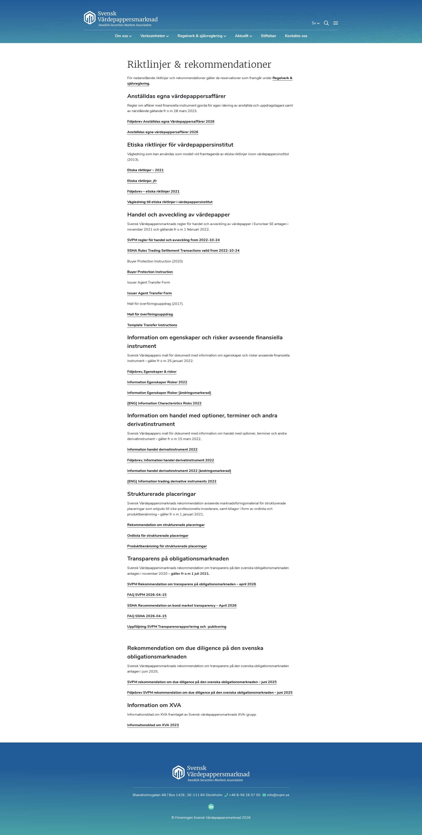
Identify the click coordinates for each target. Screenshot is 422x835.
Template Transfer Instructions (152, 325)
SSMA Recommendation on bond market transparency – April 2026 (181, 606)
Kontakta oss (296, 36)
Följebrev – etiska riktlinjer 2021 (153, 191)
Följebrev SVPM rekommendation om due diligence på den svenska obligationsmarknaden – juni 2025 (210, 693)
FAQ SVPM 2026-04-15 (147, 595)
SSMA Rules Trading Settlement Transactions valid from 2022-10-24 (183, 251)
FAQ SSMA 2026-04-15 (147, 616)
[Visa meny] (335, 23)
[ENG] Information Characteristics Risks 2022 (164, 403)
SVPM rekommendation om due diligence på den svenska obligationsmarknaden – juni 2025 (202, 682)
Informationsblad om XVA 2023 (153, 725)
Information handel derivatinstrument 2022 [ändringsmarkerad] (179, 471)
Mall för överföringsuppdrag (150, 314)
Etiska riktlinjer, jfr (142, 181)
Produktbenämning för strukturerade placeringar (167, 546)
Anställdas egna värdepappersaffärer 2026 (162, 132)
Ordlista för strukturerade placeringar (157, 536)
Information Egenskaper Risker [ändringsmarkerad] (169, 393)
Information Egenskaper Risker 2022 (157, 382)
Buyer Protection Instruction (150, 272)
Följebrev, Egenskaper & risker (151, 372)
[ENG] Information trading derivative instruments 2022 (171, 481)
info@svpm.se (278, 795)
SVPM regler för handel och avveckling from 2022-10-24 (173, 240)
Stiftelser (268, 36)
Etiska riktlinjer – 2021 (145, 170)
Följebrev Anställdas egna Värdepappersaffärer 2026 (171, 122)
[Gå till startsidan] (121, 18)
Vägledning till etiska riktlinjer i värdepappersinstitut (170, 202)
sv (314, 23)
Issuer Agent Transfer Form (149, 293)
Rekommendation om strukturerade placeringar (166, 525)
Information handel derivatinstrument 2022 (162, 449)
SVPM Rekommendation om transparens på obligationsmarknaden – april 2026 (191, 584)
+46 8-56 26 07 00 (245, 795)
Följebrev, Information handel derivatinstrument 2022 (170, 460)
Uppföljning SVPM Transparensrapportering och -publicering (176, 627)
